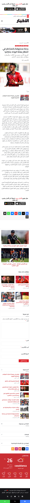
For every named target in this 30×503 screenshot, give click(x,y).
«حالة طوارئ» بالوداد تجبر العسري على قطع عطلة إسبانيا (8, 286)
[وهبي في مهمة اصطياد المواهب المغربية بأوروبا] (24, 98)
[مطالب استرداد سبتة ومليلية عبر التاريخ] (24, 409)
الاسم (27, 340)
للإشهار (3, 492)
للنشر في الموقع (15, 492)
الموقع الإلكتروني (25, 353)
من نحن (22, 492)
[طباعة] (27, 216)
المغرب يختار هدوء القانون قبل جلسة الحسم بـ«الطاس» (22, 302)
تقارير (21, 45)
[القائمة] (2, 21)
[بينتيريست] (16, 213)
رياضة (17, 45)
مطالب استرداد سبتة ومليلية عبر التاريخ (11, 408)
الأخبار (5, 490)
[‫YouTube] (19, 448)
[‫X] (23, 213)
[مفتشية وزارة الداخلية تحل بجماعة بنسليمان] (24, 416)
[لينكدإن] (19, 213)
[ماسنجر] (12, 213)
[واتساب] (8, 213)
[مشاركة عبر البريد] (4, 213)
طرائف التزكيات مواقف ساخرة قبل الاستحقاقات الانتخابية (8, 304)
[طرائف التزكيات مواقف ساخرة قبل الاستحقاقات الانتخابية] (7, 297)
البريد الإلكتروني (25, 347)
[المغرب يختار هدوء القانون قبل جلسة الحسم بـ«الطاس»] (22, 295)
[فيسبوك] (27, 213)
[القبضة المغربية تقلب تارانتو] (22, 279)
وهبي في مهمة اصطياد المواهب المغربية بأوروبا (10, 97)
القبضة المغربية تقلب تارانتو (23, 285)
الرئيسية (25, 42)
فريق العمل (8, 492)
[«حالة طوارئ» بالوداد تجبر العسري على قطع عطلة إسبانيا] (7, 279)
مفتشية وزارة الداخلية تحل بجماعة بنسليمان (10, 415)
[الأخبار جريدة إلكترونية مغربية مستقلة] (23, 21)
